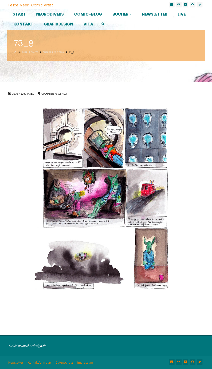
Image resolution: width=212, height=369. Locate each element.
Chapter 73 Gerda (53, 52)
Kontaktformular (39, 362)
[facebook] (192, 5)
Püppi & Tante (30, 52)
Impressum (85, 362)
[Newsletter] (199, 5)
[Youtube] (179, 5)
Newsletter (15, 362)
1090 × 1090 (19, 94)
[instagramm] (172, 5)
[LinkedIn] (185, 5)
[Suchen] (103, 24)
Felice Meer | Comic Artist (30, 4)
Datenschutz (64, 362)
